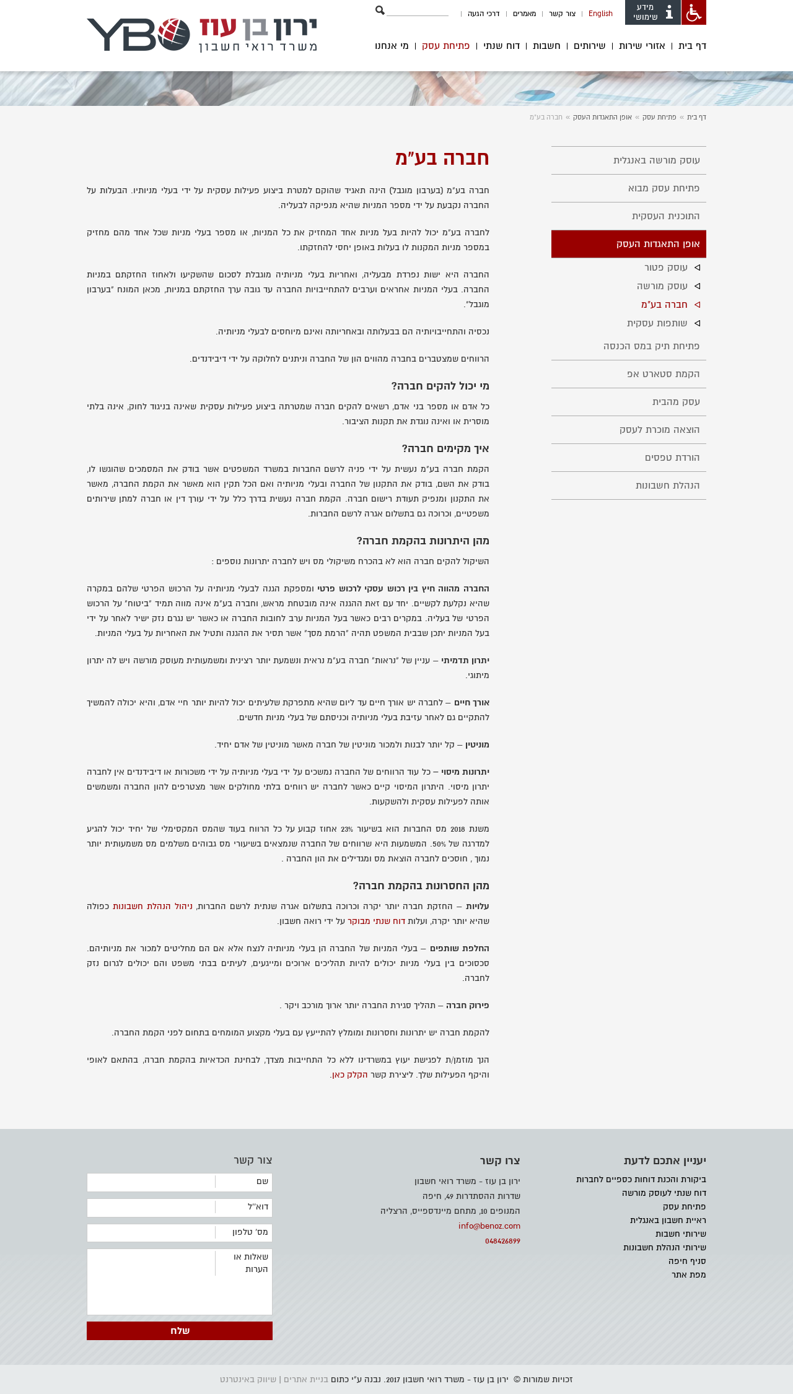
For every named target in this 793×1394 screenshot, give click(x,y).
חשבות (547, 46)
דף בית (692, 46)
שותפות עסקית (657, 323)
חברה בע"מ (664, 304)
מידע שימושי (645, 12)
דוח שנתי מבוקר (376, 921)
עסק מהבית (676, 402)
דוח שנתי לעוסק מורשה (664, 1193)
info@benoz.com (489, 1226)
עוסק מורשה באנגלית (656, 160)
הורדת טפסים (672, 457)
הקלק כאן (350, 1074)
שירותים (590, 46)
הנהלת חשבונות (668, 485)
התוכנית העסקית (666, 216)
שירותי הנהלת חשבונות (664, 1247)
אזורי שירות (642, 46)
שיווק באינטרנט (248, 1379)
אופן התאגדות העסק (602, 117)
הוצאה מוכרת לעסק (660, 430)
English (601, 14)
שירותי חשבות (680, 1234)
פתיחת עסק (446, 46)
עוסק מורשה (662, 286)
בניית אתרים (306, 1379)
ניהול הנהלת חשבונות (153, 906)
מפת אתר (689, 1275)
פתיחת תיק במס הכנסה (651, 346)
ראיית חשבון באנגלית (668, 1220)
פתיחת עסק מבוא (664, 188)
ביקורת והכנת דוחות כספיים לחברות (641, 1179)
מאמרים (524, 14)
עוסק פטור (666, 267)
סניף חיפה (687, 1261)
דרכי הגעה (484, 14)
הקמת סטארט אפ (663, 374)
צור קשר (562, 14)
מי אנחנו (392, 46)
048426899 (502, 1240)
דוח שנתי (501, 46)
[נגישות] (693, 12)
